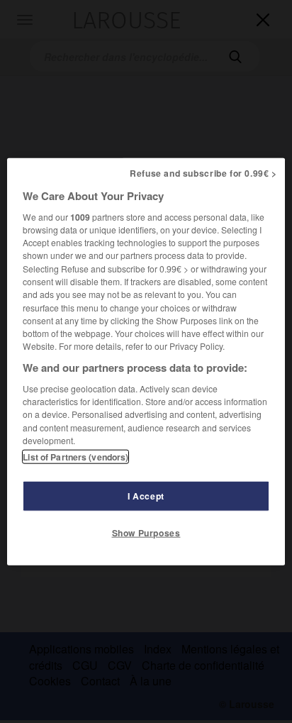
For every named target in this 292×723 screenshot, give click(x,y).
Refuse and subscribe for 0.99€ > (203, 172)
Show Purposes (146, 532)
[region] (145, 361)
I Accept (146, 496)
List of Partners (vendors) (75, 457)
